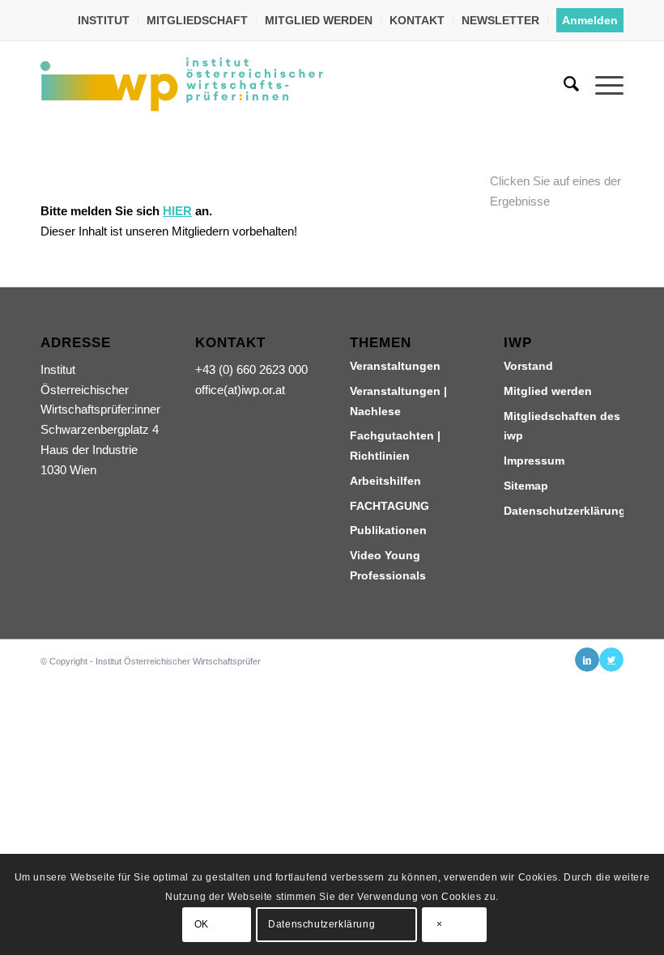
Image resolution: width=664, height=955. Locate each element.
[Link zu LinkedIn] (587, 659)
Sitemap (526, 485)
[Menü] (601, 84)
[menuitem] (104, 20)
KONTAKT (417, 20)
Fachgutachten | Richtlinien (395, 445)
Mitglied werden (548, 390)
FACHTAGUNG (389, 505)
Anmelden (590, 20)
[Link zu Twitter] (611, 659)
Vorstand (528, 365)
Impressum (534, 460)
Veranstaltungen (395, 365)
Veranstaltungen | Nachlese (398, 401)
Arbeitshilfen (385, 480)
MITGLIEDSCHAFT (197, 20)
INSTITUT (104, 20)
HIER (177, 211)
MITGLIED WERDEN (318, 20)
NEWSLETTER (500, 20)
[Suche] (563, 84)
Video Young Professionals (388, 565)
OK (201, 924)
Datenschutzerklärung (564, 510)
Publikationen (388, 530)
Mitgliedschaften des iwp (562, 426)
